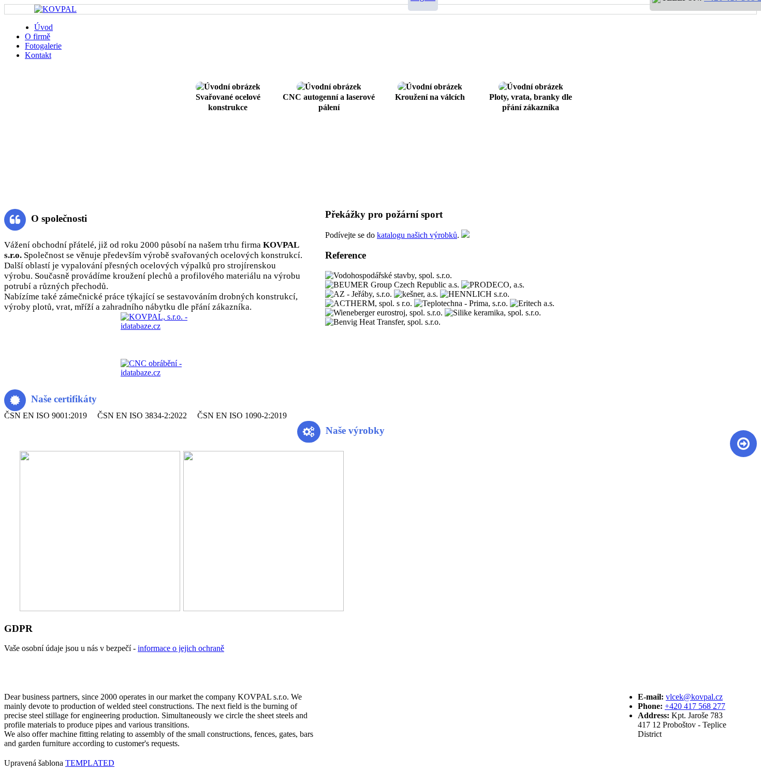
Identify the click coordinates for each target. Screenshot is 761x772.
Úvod (43, 27)
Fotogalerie (43, 45)
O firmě (37, 36)
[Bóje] (4, 608)
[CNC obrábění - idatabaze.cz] (154, 369)
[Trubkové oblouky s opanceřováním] (7, 608)
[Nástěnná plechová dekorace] (13, 608)
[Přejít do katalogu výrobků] (465, 235)
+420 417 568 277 (695, 706)
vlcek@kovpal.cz (694, 696)
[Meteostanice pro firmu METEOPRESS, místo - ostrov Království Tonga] (264, 608)
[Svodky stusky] (10, 608)
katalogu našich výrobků (417, 235)
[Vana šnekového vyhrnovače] (17, 608)
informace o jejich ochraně (181, 648)
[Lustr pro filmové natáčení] (100, 608)
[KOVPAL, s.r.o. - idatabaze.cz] (154, 335)
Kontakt (38, 55)
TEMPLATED (89, 763)
